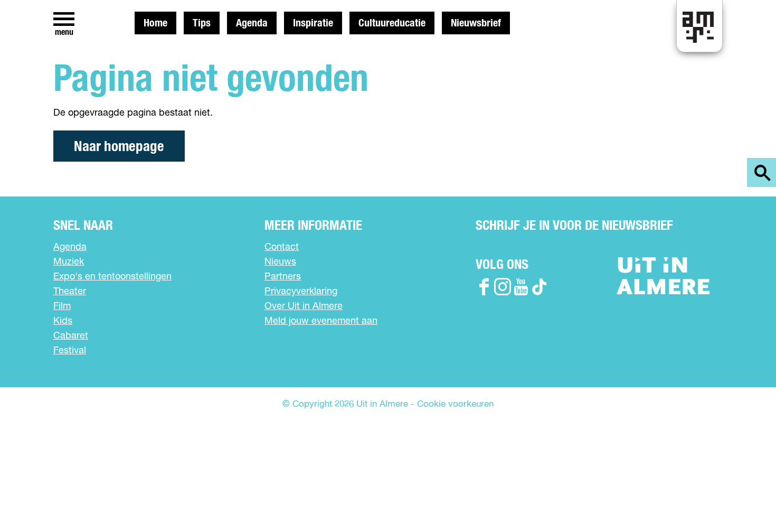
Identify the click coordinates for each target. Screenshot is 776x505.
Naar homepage (119, 146)
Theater (69, 291)
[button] (744, 473)
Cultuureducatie (391, 23)
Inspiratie (313, 23)
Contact (281, 247)
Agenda (252, 23)
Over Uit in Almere (303, 306)
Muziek (68, 262)
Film (62, 306)
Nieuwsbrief (476, 23)
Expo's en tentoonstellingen (112, 277)
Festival (69, 351)
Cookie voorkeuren (455, 404)
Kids (62, 321)
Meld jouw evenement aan (320, 321)
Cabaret (70, 336)
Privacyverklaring (300, 291)
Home (155, 23)
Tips (202, 23)
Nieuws (280, 262)
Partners (282, 277)
